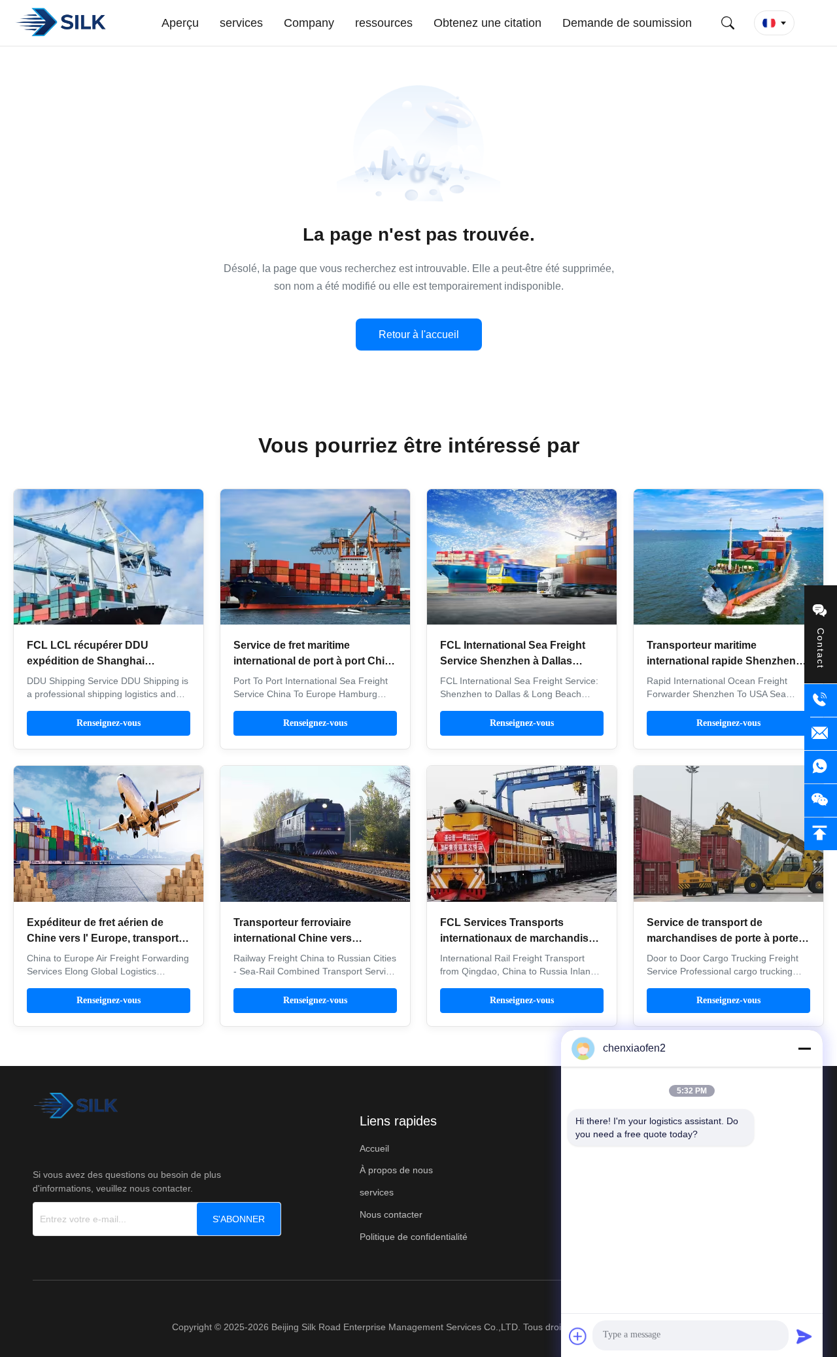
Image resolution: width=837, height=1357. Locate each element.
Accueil (374, 1148)
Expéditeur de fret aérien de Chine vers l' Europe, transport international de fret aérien (103, 938)
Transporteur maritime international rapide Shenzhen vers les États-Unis (721, 661)
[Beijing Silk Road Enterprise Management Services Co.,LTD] (62, 23)
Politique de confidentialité (414, 1236)
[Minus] (804, 1048)
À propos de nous (396, 1170)
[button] (774, 22)
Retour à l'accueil (419, 334)
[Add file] (578, 1336)
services (377, 1192)
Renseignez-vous (109, 723)
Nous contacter (391, 1214)
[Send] (804, 1336)
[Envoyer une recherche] (728, 23)
